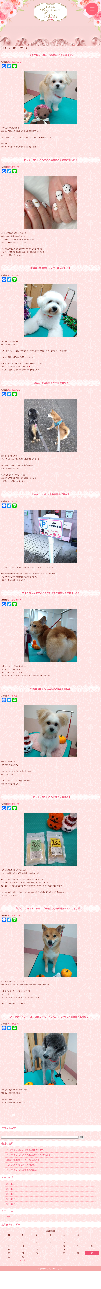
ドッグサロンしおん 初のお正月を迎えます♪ (50, 54)
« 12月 (22, 1260)
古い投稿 (10, 1115)
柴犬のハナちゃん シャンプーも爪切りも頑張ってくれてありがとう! (50, 908)
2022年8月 (10, 1204)
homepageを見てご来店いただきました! (50, 688)
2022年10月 (11, 1194)
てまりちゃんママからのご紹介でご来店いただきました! (50, 593)
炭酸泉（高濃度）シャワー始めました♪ (50, 268)
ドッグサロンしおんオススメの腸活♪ (50, 797)
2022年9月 (10, 1199)
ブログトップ (8, 1128)
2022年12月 (11, 1184)
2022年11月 (11, 1189)
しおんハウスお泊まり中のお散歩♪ (50, 382)
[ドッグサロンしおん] (50, 13)
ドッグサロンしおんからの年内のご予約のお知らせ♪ (50, 160)
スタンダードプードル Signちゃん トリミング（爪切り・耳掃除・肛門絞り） (50, 1016)
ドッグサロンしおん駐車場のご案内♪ (51, 494)
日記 (8, 1217)
